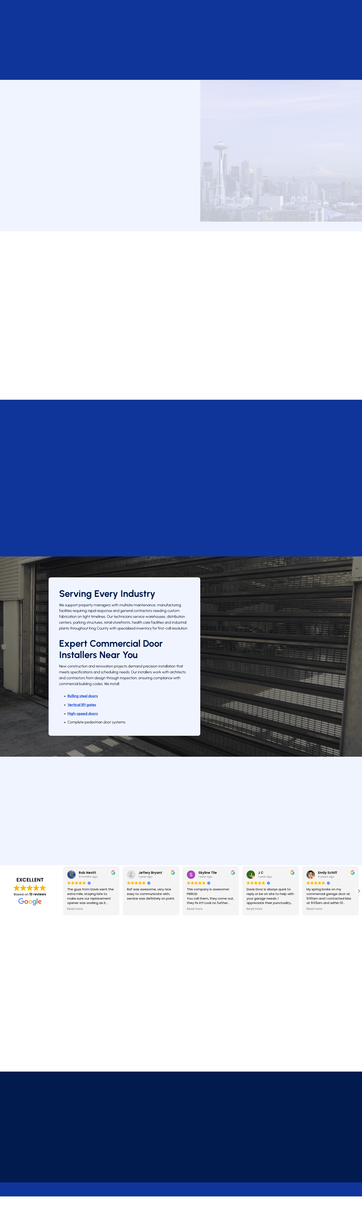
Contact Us (67, 209)
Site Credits (154, 1206)
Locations (207, 31)
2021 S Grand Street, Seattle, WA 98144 (182, 1122)
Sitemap (187, 1206)
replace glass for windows (176, 345)
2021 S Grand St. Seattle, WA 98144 (78, 170)
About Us (231, 31)
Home (53, 71)
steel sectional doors (212, 310)
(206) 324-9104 (70, 194)
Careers (251, 31)
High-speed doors (82, 713)
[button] (359, 891)
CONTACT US (104, 39)
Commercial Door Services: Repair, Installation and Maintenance (108, 31)
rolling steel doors (178, 310)
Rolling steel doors (82, 696)
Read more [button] (75, 909)
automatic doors (191, 330)
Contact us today (80, 834)
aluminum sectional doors (252, 310)
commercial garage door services (116, 140)
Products (183, 31)
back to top (297, 1206)
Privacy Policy (128, 1178)
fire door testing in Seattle (207, 359)
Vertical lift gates (81, 704)
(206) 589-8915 (67, 39)
